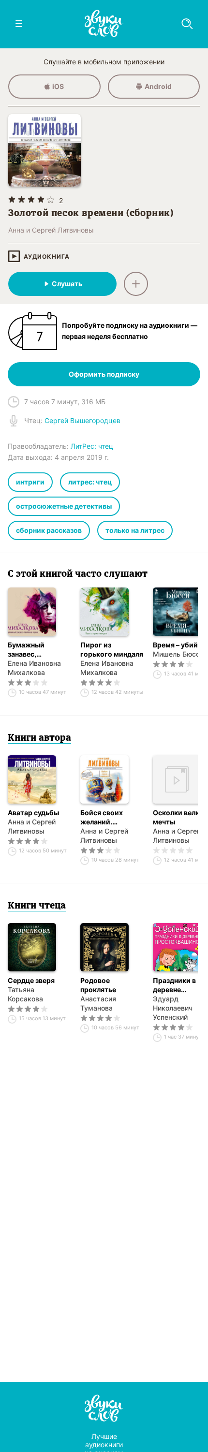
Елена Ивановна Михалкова (34, 667)
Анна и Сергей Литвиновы (32, 826)
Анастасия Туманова (98, 1003)
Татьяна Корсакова (25, 994)
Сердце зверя (31, 980)
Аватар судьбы (33, 812)
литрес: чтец (90, 482)
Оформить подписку (104, 374)
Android (158, 86)
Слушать (67, 283)
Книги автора (39, 738)
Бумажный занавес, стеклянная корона (27, 650)
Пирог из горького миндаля (111, 649)
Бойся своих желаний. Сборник (101, 817)
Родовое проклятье (98, 985)
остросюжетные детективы (64, 506)
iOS (58, 86)
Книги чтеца (37, 906)
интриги (30, 482)
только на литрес (134, 530)
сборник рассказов (49, 530)
